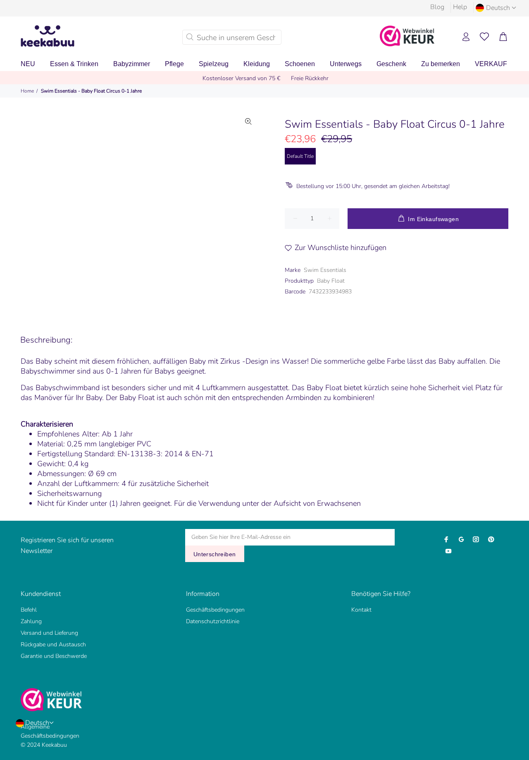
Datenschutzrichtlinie (212, 621)
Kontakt (361, 610)
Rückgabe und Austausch (53, 644)
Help (460, 7)
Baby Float (331, 281)
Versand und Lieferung (49, 633)
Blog (437, 7)
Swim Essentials (325, 270)
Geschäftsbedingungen (215, 610)
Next (248, 209)
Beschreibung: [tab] (46, 339)
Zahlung (31, 621)
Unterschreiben (214, 554)
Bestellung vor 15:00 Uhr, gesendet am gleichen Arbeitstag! (373, 186)
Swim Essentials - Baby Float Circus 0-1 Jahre (91, 91)
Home (27, 91)
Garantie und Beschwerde (54, 656)
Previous (74, 209)
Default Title (300, 156)
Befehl (29, 610)
